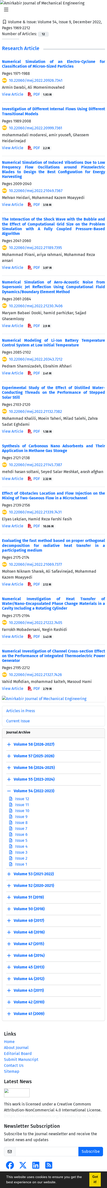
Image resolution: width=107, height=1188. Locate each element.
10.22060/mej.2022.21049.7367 (35, 190)
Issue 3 (20, 852)
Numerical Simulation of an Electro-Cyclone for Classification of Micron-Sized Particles (53, 64)
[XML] (34, 28)
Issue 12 (21, 798)
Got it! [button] (95, 1179)
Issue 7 (20, 828)
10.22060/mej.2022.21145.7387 (35, 464)
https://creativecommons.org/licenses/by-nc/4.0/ (50, 1116)
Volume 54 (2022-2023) (34, 791)
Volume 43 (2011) (29, 990)
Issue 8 (21, 822)
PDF (42, 94)
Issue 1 (20, 864)
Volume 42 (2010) (29, 1002)
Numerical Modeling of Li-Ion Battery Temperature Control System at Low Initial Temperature (53, 342)
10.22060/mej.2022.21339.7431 (35, 512)
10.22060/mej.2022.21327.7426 (35, 674)
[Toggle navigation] (52, 9)
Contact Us (13, 1065)
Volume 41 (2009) (29, 1013)
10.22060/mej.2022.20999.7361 (35, 128)
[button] (58, 1183)
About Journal (16, 1047)
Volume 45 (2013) (29, 967)
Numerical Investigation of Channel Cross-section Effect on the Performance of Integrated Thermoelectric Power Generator (53, 656)
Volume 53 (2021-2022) (34, 874)
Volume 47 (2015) (29, 943)
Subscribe (91, 1151)
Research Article (20, 48)
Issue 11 (21, 804)
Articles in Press (20, 710)
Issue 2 (20, 858)
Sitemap (11, 1071)
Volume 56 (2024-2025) (34, 767)
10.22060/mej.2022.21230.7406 (36, 306)
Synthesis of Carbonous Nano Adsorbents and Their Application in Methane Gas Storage (53, 448)
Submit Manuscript (21, 1059)
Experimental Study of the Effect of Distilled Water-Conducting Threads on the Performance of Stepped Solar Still (53, 392)
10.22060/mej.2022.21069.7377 (35, 564)
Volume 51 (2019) (29, 897)
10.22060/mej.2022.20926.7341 (35, 80)
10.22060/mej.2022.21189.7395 (35, 247)
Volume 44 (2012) (29, 978)
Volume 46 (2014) (29, 955)
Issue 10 (21, 810)
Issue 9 (20, 816)
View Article (12, 94)
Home (9, 1041)
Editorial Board (18, 1053)
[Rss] (49, 1166)
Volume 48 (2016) (29, 932)
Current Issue (18, 721)
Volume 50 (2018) (29, 908)
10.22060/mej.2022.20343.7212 (35, 359)
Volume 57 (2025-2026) (34, 756)
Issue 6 (21, 834)
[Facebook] (10, 1166)
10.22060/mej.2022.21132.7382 (35, 411)
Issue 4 (21, 846)
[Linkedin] (36, 1166)
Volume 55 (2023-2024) (34, 779)
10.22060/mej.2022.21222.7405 (35, 622)
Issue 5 (20, 840)
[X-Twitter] (23, 1166)
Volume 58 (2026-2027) (34, 744)
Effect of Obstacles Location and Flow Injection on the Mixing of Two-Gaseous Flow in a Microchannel (53, 495)
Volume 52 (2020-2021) (34, 885)
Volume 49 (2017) (29, 920)
